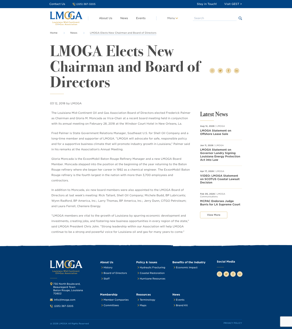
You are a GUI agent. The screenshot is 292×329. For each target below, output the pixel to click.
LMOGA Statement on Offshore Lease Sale (215, 132)
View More (213, 215)
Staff (107, 278)
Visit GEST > (233, 4)
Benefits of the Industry (188, 262)
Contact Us (57, 4)
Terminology (147, 299)
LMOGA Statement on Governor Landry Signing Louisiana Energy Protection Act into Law (220, 154)
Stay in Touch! (207, 4)
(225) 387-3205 (63, 306)
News (124, 18)
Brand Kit (182, 305)
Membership (108, 294)
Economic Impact (187, 267)
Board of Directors (115, 273)
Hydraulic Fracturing (152, 267)
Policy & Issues (146, 262)
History (108, 267)
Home (53, 32)
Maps (143, 305)
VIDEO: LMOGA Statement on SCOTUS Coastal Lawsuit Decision (220, 179)
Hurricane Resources (152, 278)
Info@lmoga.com (64, 299)
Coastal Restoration (152, 273)
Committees (111, 305)
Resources (143, 294)
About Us (105, 18)
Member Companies (116, 299)
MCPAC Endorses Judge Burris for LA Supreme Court (220, 202)
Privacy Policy (233, 323)
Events (140, 18)
